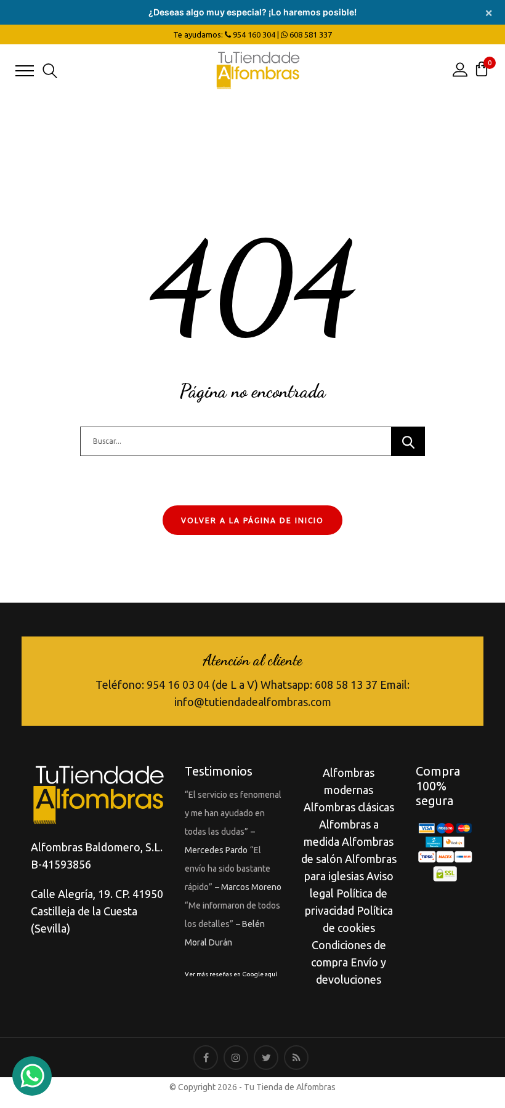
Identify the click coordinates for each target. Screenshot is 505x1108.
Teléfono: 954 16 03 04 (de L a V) (176, 684)
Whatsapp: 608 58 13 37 (319, 684)
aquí (271, 974)
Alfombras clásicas (349, 807)
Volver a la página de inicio (252, 520)
